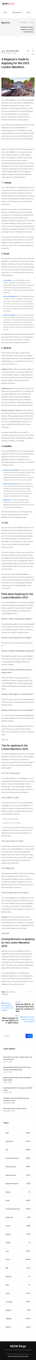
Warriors (18, 1327)
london (12, 992)
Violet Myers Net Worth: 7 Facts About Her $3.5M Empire (17, 1089)
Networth (18, 1276)
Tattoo (18, 1293)
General (18, 1242)
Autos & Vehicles (18, 1167)
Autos (29, 12)
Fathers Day (18, 1217)
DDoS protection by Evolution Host (18, 1356)
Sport (18, 1285)
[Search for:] (15, 1036)
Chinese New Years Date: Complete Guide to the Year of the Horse (17, 1058)
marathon (5, 994)
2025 (18, 1133)
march (18, 1259)
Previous (18, 1002)
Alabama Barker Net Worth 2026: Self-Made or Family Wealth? (17, 1079)
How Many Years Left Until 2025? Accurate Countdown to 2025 (16, 1099)
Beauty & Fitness (18, 1175)
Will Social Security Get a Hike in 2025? (14, 1108)
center (18, 1200)
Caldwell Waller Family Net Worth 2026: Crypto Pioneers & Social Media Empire (17, 1068)
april (18, 1150)
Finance (18, 1226)
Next (16, 1016)
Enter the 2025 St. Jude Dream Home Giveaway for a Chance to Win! (25, 1007)
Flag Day (18, 1234)
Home (5, 12)
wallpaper (18, 1318)
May (18, 1268)
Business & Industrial (18, 1183)
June (18, 1251)
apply (7, 992)
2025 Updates (16, 12)
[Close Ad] (18, 1358)
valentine (18, 1310)
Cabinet (18, 1192)
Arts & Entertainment (18, 1158)
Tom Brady (18, 1302)
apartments (18, 1141)
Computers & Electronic (18, 1209)
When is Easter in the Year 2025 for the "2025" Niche (10, 1020)
